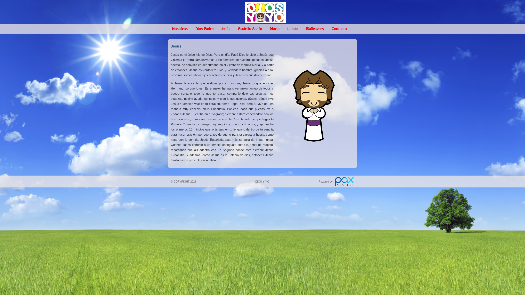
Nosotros (180, 29)
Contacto (339, 29)
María (275, 29)
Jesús (225, 29)
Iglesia (292, 29)
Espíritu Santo (250, 29)
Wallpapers (315, 29)
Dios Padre (204, 29)
